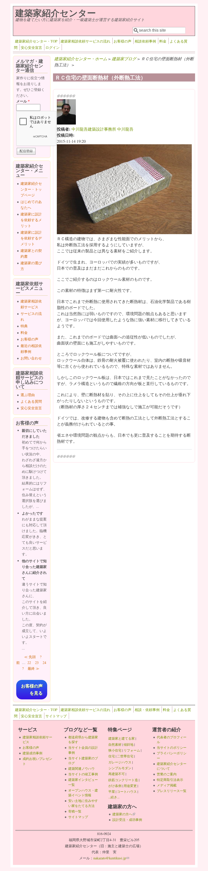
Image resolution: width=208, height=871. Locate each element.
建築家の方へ (123, 814)
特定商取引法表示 (170, 779)
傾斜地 (128, 744)
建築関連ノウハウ (81, 768)
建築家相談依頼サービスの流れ (85, 41)
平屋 (111, 791)
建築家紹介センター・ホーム (80, 58)
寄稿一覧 (74, 811)
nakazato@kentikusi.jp (111, 858)
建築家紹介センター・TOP (36, 41)
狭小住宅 (115, 750)
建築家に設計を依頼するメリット (31, 220)
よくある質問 (31, 401)
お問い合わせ (31, 358)
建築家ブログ (124, 58)
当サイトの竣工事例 (83, 774)
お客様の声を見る (32, 689)
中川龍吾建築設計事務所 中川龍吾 (102, 129)
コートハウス (127, 791)
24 (44, 662)
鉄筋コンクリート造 (123, 780)
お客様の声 (122, 41)
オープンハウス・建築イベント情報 (83, 792)
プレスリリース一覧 (171, 790)
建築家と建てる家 (121, 738)
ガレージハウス (119, 762)
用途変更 (130, 785)
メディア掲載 (167, 785)
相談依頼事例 (145, 41)
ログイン (52, 47)
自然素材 (115, 744)
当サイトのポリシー (171, 747)
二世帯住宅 (125, 756)
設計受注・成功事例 (127, 819)
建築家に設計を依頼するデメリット (31, 238)
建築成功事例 (32, 753)
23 (37, 662)
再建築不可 (116, 774)
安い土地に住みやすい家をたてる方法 (83, 803)
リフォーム (132, 750)
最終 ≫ (33, 668)
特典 (24, 325)
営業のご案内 (167, 774)
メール (23, 101)
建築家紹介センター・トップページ (31, 189)
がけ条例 (115, 785)
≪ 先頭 (30, 656)
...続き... (113, 797)
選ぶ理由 (28, 394)
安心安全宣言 (31, 47)
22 (29, 662)
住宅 (111, 756)
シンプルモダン (119, 768)
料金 (162, 41)
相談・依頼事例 (147, 709)
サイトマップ (56, 716)
